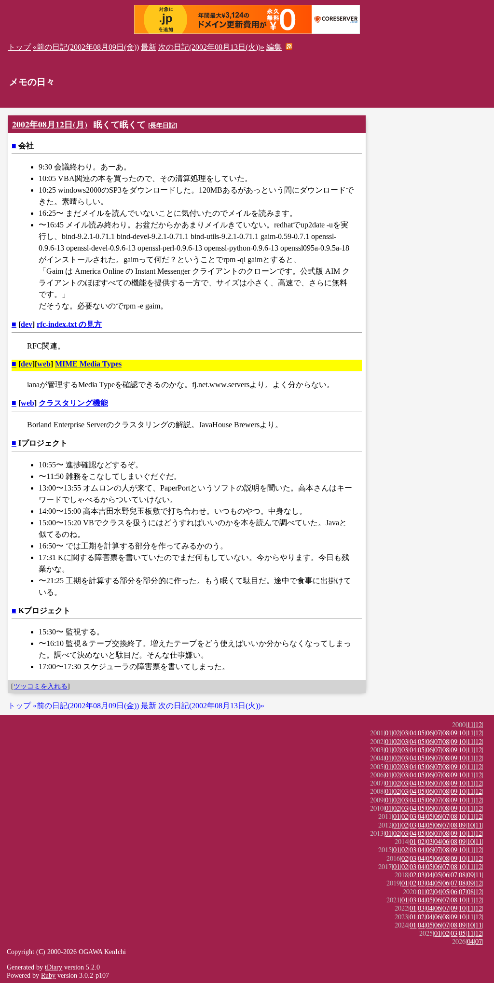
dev (26, 324)
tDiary (53, 967)
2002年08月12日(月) (49, 124)
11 (470, 724)
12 (478, 724)
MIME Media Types (88, 364)
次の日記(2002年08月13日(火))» (211, 47)
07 (437, 732)
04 (413, 732)
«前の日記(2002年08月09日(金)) (86, 47)
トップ (19, 47)
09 (454, 732)
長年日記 (162, 125)
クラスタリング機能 (73, 403)
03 (404, 732)
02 (396, 732)
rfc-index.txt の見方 (69, 324)
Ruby (48, 975)
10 (462, 732)
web (44, 364)
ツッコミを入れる (41, 686)
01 (388, 732)
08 (445, 732)
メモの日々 (32, 82)
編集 (274, 47)
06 (429, 732)
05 (421, 732)
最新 (148, 47)
